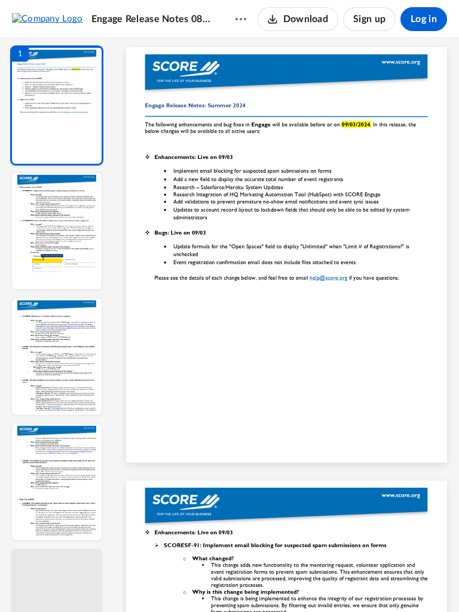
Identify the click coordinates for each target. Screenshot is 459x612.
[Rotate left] (352, 582)
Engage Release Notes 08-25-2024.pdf (151, 19)
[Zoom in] (329, 583)
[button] (57, 105)
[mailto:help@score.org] (328, 280)
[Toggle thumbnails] (176, 582)
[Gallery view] (375, 582)
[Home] (47, 19)
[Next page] (263, 583)
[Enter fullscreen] (396, 582)
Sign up (369, 19)
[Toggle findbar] (198, 582)
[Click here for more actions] (241, 19)
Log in (424, 19)
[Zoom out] (288, 583)
